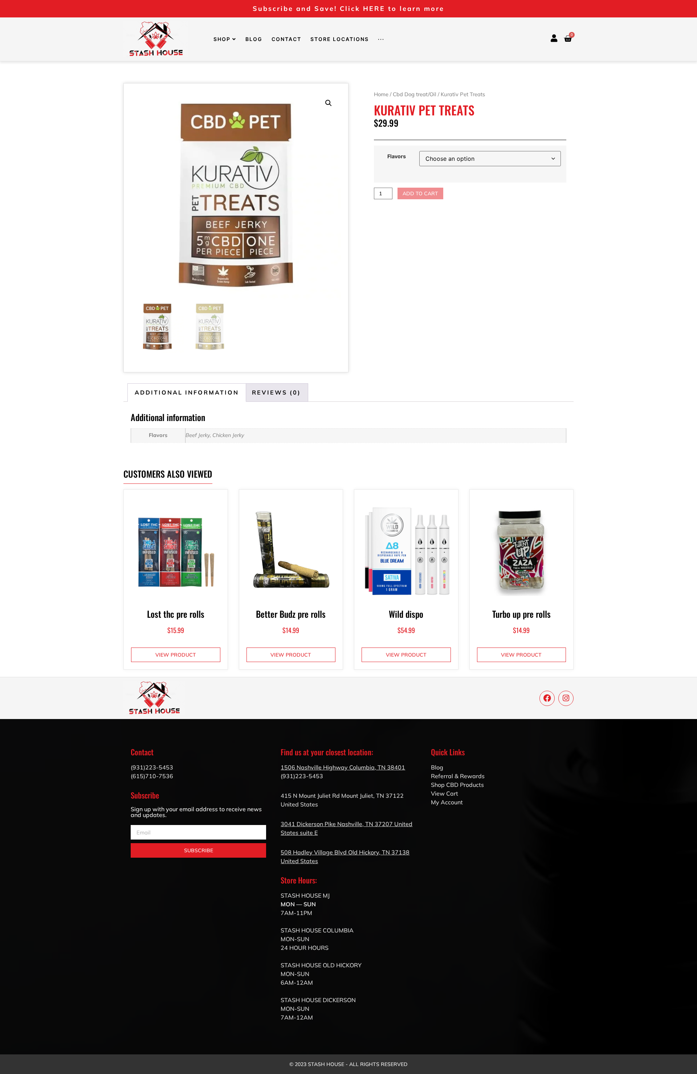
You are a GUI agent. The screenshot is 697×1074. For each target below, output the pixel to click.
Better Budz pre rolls (291, 613)
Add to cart (420, 193)
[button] (328, 103)
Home (381, 94)
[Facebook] (547, 698)
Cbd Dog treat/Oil (414, 94)
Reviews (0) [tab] (276, 392)
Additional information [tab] (187, 392)
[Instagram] (566, 698)
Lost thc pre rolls (175, 613)
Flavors (396, 156)
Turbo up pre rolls (521, 613)
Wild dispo (406, 613)
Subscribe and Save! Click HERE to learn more (348, 8)
